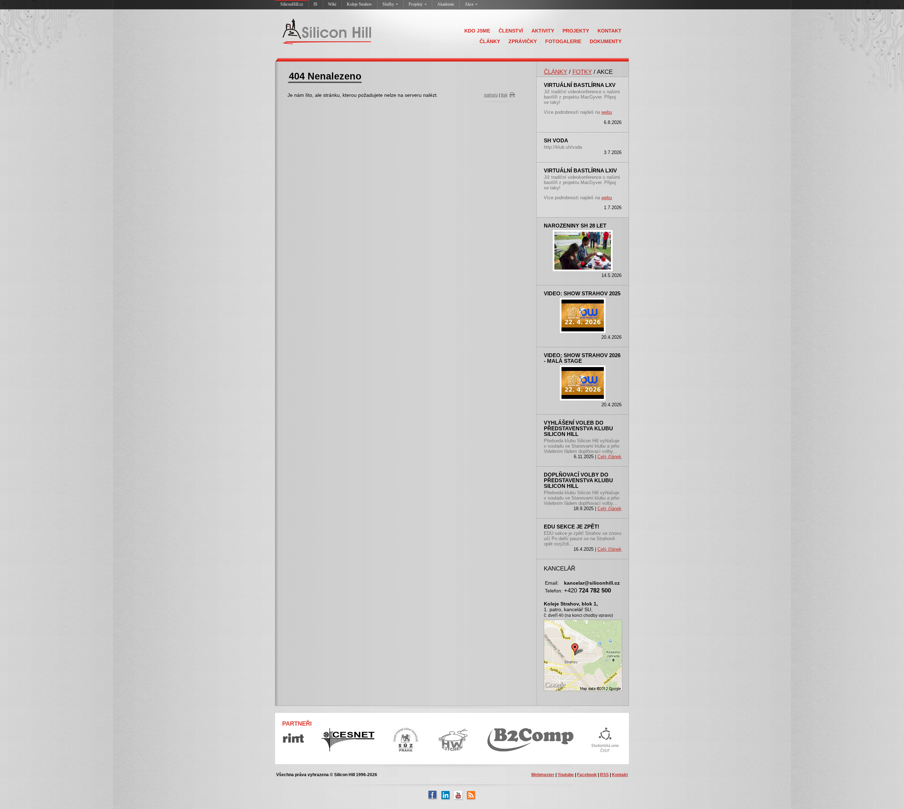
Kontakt (620, 774)
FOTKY (582, 71)
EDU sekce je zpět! (571, 527)
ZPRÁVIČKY (523, 41)
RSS (604, 774)
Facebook (587, 774)
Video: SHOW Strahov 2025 (582, 293)
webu (606, 112)
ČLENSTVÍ (511, 31)
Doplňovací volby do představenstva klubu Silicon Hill (578, 480)
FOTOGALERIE (563, 41)
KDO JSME (477, 31)
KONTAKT (609, 31)
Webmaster (542, 774)
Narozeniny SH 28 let (575, 226)
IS (315, 4)
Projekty (416, 4)
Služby (388, 4)
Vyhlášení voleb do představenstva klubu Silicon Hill (578, 428)
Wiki (332, 4)
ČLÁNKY (490, 41)
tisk (504, 95)
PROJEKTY (576, 31)
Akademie (445, 4)
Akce (469, 4)
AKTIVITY (542, 31)
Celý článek (609, 456)
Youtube (566, 774)
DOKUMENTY (606, 41)
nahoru (491, 95)
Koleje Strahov (359, 4)
